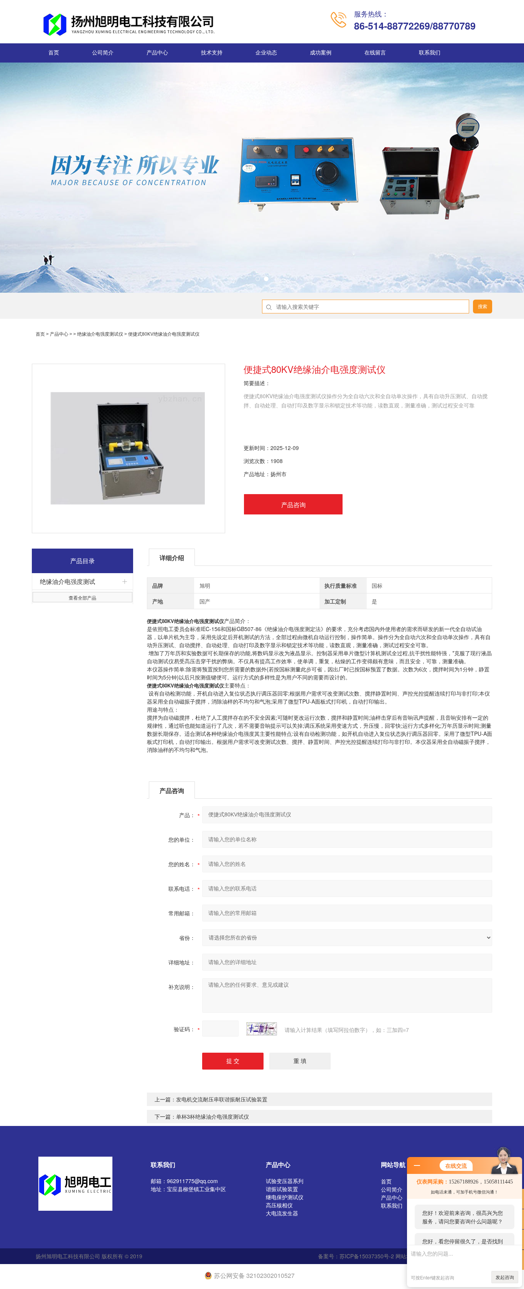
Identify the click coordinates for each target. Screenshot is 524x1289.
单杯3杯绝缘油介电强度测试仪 (212, 1116)
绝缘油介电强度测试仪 (100, 334)
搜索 (482, 306)
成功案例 (320, 53)
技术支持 (211, 53)
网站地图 (406, 1256)
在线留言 (375, 53)
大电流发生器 (282, 1213)
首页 (53, 53)
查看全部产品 (82, 597)
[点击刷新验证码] (261, 1028)
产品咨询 (293, 504)
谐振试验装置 (282, 1189)
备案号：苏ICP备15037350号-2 (356, 1256)
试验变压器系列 (284, 1181)
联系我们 (429, 53)
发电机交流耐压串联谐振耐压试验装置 (221, 1099)
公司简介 (103, 53)
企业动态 (266, 53)
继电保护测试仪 (284, 1197)
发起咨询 (505, 1277)
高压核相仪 (279, 1205)
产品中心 (157, 53)
